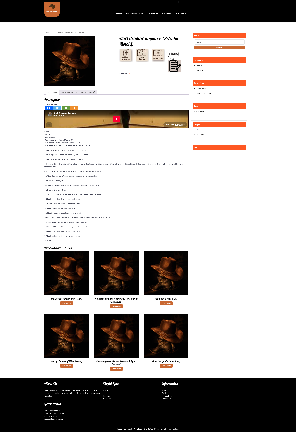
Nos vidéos (167, 13)
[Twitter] (57, 108)
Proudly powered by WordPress (130, 429)
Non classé (200, 130)
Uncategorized (201, 134)
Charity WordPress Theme (154, 429)
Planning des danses (135, 13)
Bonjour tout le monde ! (205, 93)
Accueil (119, 13)
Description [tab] (52, 92)
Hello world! (201, 88)
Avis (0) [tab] (92, 92)
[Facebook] (49, 108)
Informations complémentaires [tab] (73, 92)
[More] (74, 108)
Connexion (200, 111)
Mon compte (181, 13)
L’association (153, 13)
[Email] (66, 108)
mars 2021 (200, 65)
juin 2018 (199, 70)
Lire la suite (66, 303)
